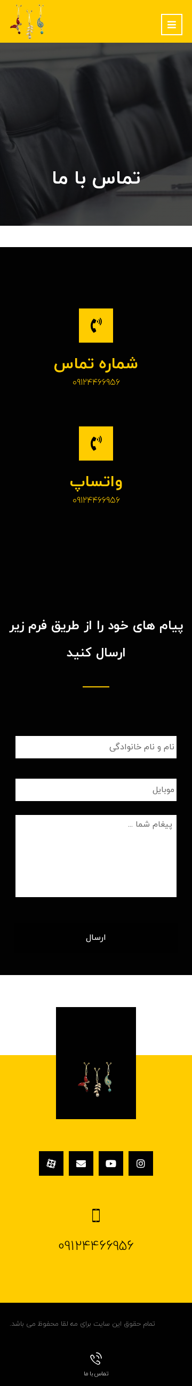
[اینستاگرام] (141, 1163)
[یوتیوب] (111, 1163)
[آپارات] (51, 1163)
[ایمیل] (81, 1163)
